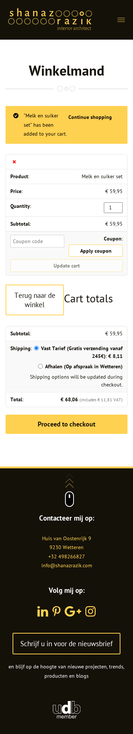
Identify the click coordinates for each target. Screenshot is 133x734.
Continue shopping (90, 117)
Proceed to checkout (66, 424)
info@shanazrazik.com (66, 565)
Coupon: (113, 238)
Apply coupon (96, 251)
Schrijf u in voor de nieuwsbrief (66, 643)
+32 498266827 (66, 556)
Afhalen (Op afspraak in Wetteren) (84, 366)
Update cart (67, 265)
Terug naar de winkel (34, 299)
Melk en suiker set (102, 176)
